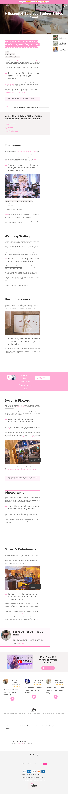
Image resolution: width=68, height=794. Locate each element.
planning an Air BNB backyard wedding (27, 151)
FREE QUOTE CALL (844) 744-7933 (33, 2)
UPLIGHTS (44, 1)
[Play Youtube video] (20, 662)
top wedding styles (9, 84)
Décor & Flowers (10, 128)
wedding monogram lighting (19, 469)
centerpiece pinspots (31, 469)
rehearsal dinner (24, 152)
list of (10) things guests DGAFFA (28, 436)
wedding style (29, 349)
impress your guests (21, 406)
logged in (20, 743)
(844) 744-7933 (32, 777)
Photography (9, 130)
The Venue (8, 124)
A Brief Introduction (11, 123)
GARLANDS (30, 1)
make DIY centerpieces (11, 428)
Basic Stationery (10, 127)
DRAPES (37, 1)
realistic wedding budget (13, 618)
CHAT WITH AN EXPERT (42, 378)
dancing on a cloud (23, 613)
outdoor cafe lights (9, 470)
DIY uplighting (8, 469)
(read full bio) (20, 643)
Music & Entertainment (12, 131)
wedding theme (20, 349)
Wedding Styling (10, 125)
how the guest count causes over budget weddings (27, 60)
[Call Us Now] (11, 377)
